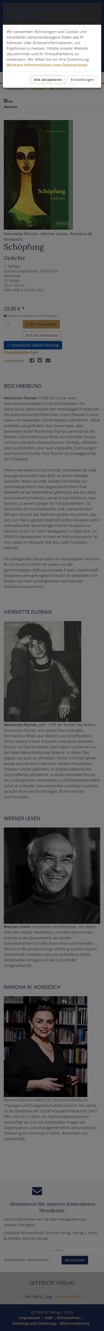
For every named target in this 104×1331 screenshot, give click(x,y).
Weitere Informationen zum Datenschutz (47, 64)
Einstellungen (82, 79)
